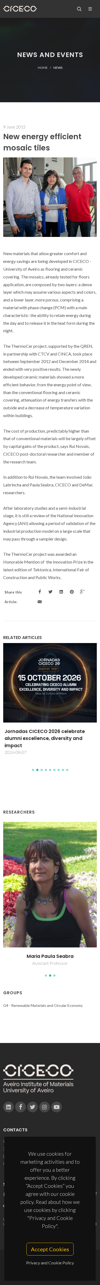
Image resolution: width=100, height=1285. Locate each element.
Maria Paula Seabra (50, 956)
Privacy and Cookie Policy (50, 1262)
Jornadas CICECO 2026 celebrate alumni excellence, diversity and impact (45, 738)
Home (43, 68)
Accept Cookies (50, 1249)
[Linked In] (8, 1107)
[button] (33, 770)
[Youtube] (56, 1107)
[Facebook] (20, 1107)
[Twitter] (32, 1107)
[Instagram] (44, 1107)
